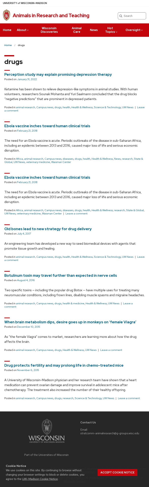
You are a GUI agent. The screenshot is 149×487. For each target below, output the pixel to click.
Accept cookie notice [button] (117, 472)
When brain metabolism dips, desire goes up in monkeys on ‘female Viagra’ (70, 322)
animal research (25, 107)
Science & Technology (107, 107)
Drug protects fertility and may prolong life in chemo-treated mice (64, 365)
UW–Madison (25, 3)
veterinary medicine (38, 162)
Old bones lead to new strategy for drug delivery (48, 229)
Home (7, 30)
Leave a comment (76, 213)
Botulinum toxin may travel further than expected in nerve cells (60, 275)
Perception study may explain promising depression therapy (58, 74)
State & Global (135, 210)
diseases (68, 159)
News (94, 30)
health (66, 107)
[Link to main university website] (46, 443)
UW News (127, 107)
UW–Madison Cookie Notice (40, 479)
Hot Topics (110, 30)
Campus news (44, 107)
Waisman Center (61, 162)
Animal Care (77, 30)
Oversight (133, 30)
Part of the (46, 455)
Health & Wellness (82, 107)
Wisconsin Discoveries (49, 30)
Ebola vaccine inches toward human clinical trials (47, 126)
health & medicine (73, 303)
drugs (58, 107)
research (127, 159)
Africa (19, 159)
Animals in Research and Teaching (51, 15)
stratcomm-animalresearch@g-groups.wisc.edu (109, 433)
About (21, 30)
